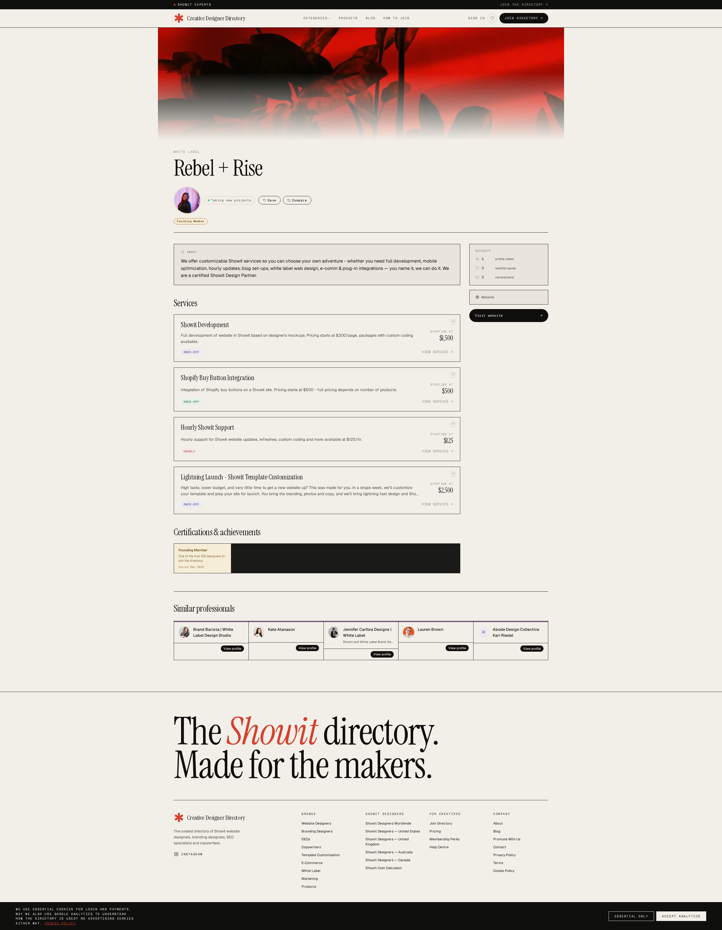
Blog (370, 18)
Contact (499, 847)
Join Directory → (524, 18)
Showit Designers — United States (393, 831)
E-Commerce (312, 863)
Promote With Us (506, 839)
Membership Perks (444, 839)
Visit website (509, 315)
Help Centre (439, 847)
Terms (498, 863)
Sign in (476, 18)
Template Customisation (320, 855)
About (498, 823)
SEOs (305, 839)
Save (272, 200)
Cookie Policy (503, 871)
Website (487, 297)
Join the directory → (524, 4)
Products (348, 18)
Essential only (631, 916)
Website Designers (316, 823)
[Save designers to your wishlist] (492, 18)
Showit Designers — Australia (389, 852)
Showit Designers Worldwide (388, 823)
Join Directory (441, 823)
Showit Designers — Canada (388, 860)
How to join (396, 18)
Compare (299, 200)
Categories (317, 18)
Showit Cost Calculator (384, 868)
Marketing (309, 878)
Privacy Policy (504, 855)
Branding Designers (317, 831)
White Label (310, 871)
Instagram (192, 854)
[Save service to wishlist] (453, 322)
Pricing (435, 831)
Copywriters (311, 847)
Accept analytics (681, 916)
